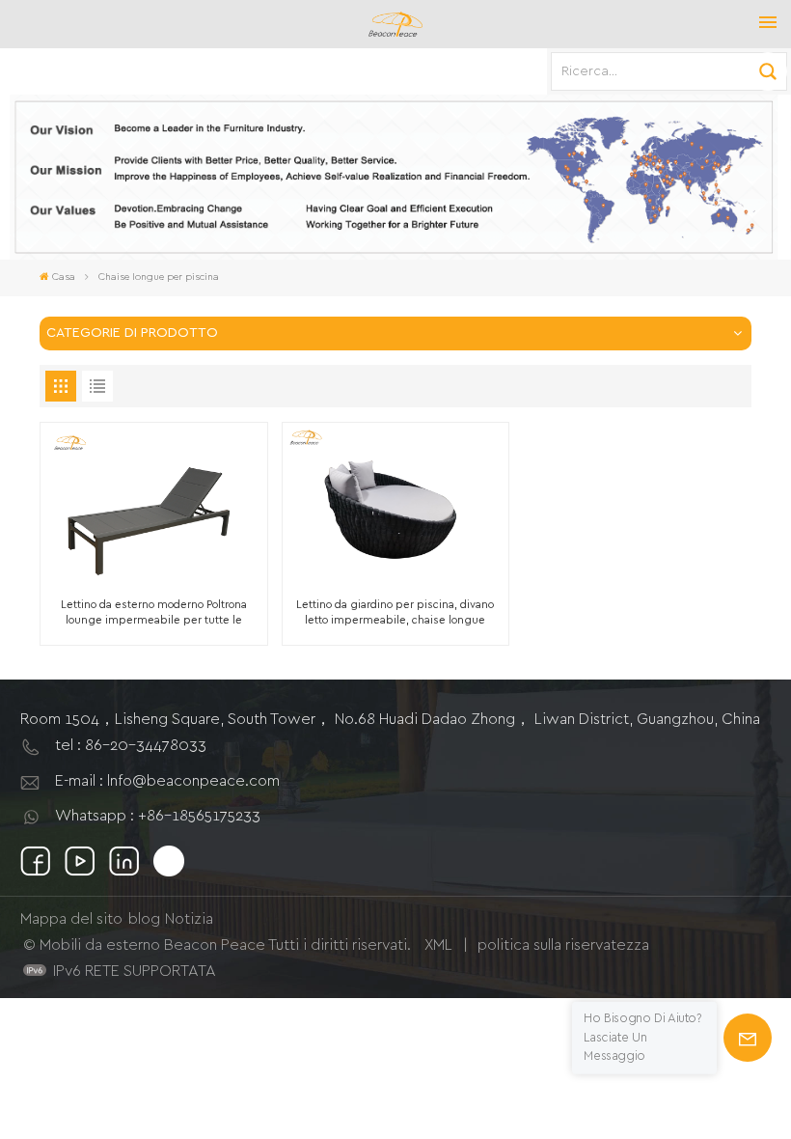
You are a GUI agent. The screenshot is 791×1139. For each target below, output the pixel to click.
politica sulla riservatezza (563, 945)
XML (438, 945)
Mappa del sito (71, 919)
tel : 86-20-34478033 (130, 745)
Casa (63, 277)
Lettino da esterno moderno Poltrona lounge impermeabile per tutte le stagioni (154, 613)
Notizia (189, 919)
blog (144, 919)
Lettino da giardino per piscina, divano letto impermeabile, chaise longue (395, 612)
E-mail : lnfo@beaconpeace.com (167, 781)
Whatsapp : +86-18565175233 (157, 815)
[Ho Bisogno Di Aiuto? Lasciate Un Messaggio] (747, 1038)
